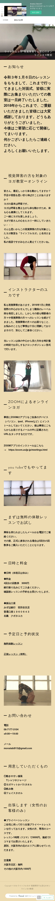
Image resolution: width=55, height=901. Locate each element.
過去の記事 (18, 20)
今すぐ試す (35, 12)
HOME (5, 20)
